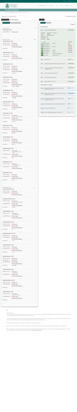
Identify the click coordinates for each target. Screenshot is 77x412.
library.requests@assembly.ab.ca (28, 319)
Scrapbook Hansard (37, 330)
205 (18, 86)
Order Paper (15, 31)
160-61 (70, 50)
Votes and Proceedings (17, 46)
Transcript (15, 43)
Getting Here (70, 1)
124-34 (70, 48)
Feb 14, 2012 (45, 48)
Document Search (71, 16)
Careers (65, 1)
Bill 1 (49, 39)
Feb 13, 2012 (45, 46)
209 (15, 97)
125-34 (70, 46)
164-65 (70, 52)
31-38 (70, 45)
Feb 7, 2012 (45, 43)
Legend (73, 24)
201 (13, 179)
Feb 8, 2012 (45, 44)
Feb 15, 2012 (45, 50)
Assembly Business (11, 12)
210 (14, 109)
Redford (48, 34)
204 (14, 132)
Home (6, 12)
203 (16, 86)
